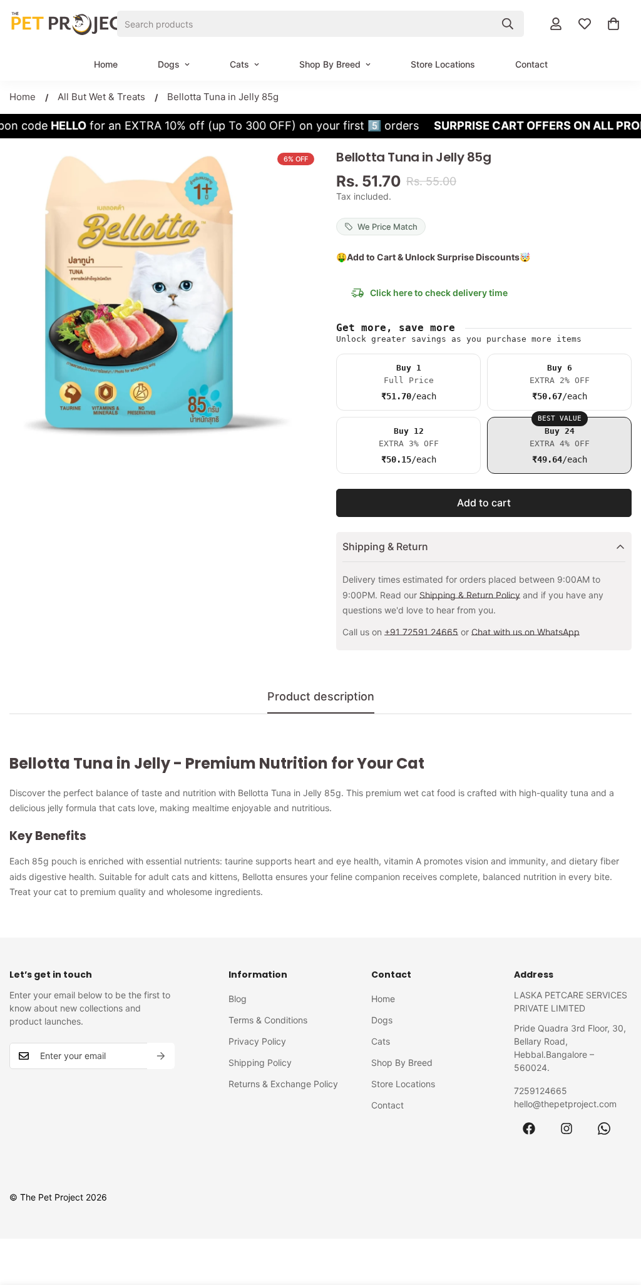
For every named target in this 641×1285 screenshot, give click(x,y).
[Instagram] (566, 1128)
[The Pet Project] (72, 24)
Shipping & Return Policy (469, 595)
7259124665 (540, 1090)
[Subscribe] (161, 1056)
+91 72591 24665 (421, 632)
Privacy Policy (257, 1041)
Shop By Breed (330, 64)
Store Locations (443, 64)
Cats (239, 64)
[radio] (408, 382)
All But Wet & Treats (101, 97)
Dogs (169, 64)
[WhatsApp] (604, 1128)
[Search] (507, 24)
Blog (237, 998)
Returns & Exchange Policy (283, 1083)
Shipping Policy (260, 1062)
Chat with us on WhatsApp (525, 632)
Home (106, 64)
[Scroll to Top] (616, 1216)
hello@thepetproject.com (565, 1103)
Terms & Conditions (267, 1020)
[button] (613, 23)
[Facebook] (529, 1128)
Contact (531, 64)
